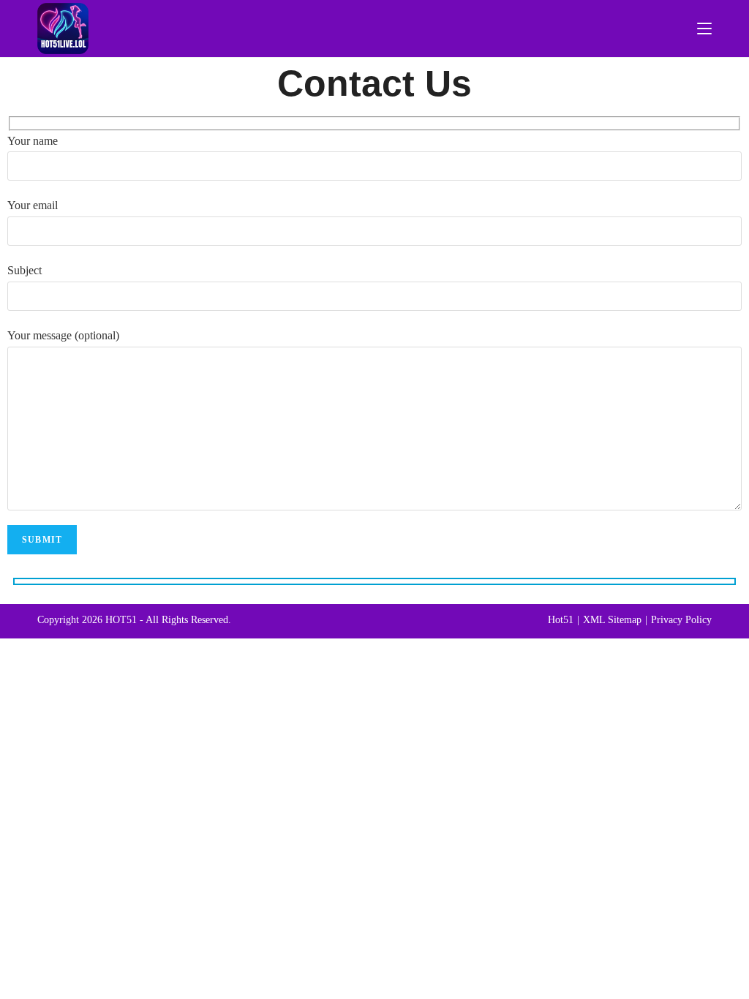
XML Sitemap (612, 619)
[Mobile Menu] (704, 28)
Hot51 (560, 619)
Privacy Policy (681, 619)
